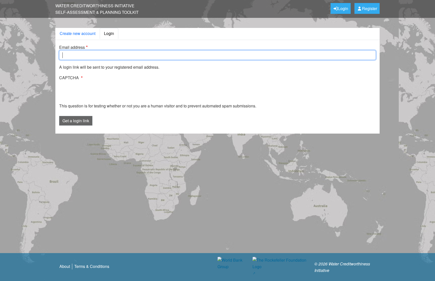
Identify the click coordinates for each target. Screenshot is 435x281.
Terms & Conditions (91, 266)
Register (369, 8)
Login (343, 8)
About (64, 266)
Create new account (77, 33)
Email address (72, 47)
